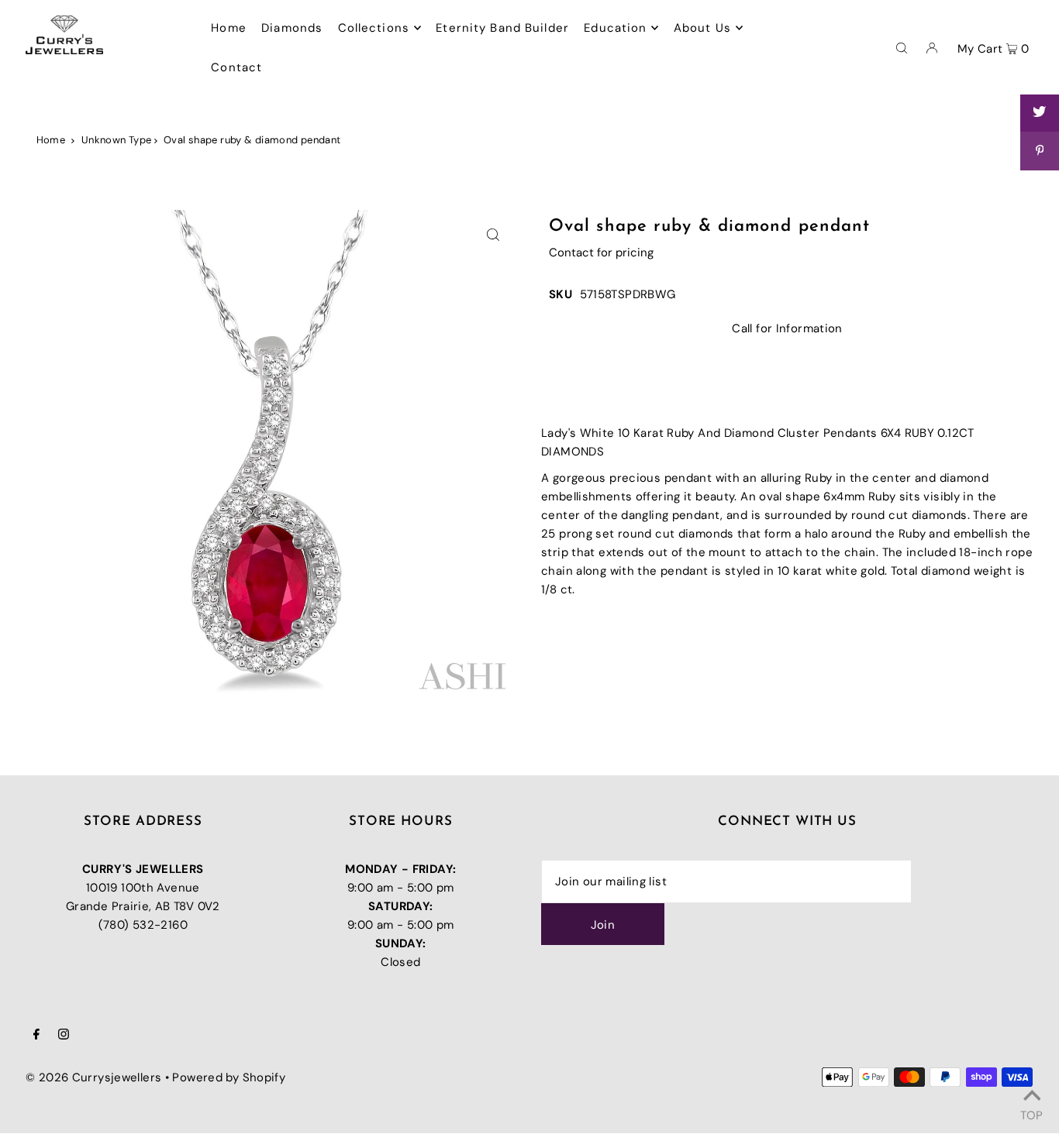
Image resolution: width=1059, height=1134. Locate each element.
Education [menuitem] (615, 28)
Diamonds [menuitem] (292, 28)
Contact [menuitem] (236, 67)
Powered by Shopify (228, 1077)
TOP (1031, 1113)
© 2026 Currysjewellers (93, 1077)
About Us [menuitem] (702, 28)
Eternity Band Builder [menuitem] (502, 28)
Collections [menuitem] (373, 28)
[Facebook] (36, 1035)
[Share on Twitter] (1039, 112)
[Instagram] (63, 1035)
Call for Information (787, 328)
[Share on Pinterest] (1039, 151)
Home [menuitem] (229, 28)
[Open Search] (902, 47)
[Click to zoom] (492, 235)
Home (51, 139)
